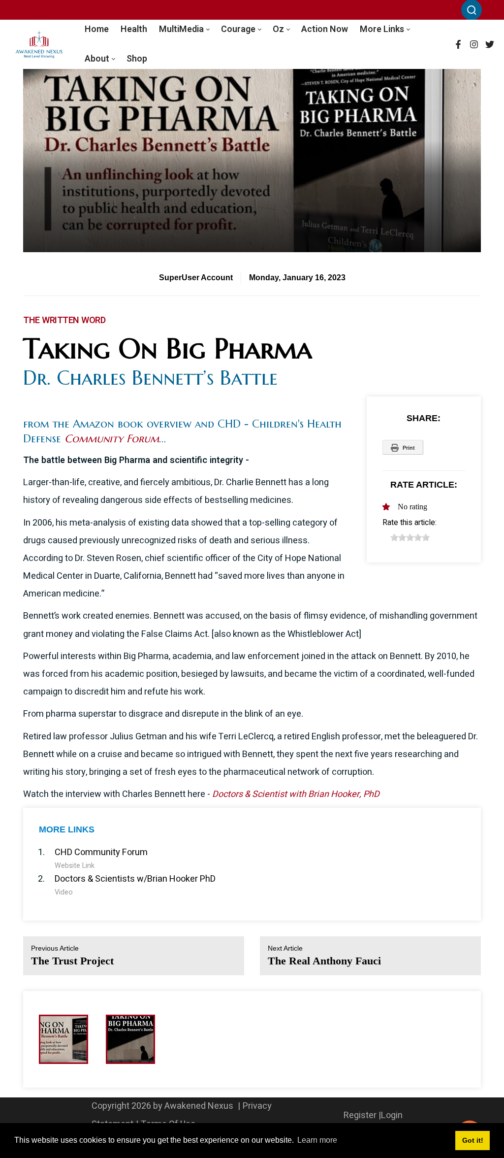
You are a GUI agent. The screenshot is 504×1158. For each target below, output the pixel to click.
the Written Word (64, 320)
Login (392, 1115)
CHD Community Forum (101, 852)
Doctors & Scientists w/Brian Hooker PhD (135, 879)
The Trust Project (72, 955)
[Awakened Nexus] (39, 44)
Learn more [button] (317, 1140)
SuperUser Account (196, 277)
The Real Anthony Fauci (324, 955)
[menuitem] (97, 29)
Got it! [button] (472, 1140)
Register (360, 1115)
